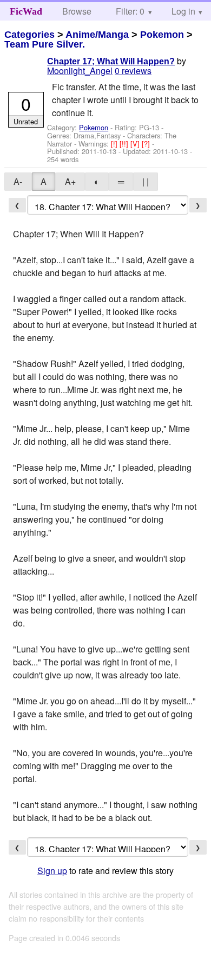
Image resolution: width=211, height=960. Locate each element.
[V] (136, 143)
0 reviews (133, 70)
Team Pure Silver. (44, 44)
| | (145, 181)
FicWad (26, 11)
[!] (115, 143)
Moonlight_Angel (80, 70)
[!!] (125, 143)
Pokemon (162, 34)
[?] (147, 143)
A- (18, 181)
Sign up (52, 870)
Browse (76, 11)
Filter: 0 (130, 11)
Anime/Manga (97, 34)
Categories (29, 34)
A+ (70, 181)
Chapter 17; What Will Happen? (111, 61)
